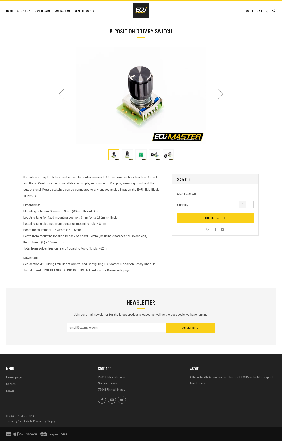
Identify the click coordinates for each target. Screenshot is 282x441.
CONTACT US (62, 10)
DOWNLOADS (42, 10)
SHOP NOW (24, 10)
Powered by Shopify (44, 421)
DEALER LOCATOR (85, 10)
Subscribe (188, 328)
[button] (113, 154)
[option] (141, 95)
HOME (9, 10)
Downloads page (118, 270)
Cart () (262, 10)
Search (11, 384)
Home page (14, 377)
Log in (249, 10)
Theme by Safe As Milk (19, 421)
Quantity (182, 205)
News (10, 391)
